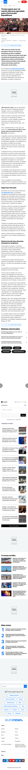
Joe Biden (17, 348)
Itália (20, 702)
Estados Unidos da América (11, 706)
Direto (24, 1)
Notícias (5, 5)
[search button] (25, 686)
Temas (2, 725)
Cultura (16, 738)
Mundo (10, 5)
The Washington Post (7, 192)
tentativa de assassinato (17, 68)
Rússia (21, 699)
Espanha (6, 709)
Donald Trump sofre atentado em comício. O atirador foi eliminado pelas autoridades (12, 337)
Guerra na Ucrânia (10, 699)
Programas (17, 741)
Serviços (3, 751)
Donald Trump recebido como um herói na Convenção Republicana (11, 332)
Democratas (6, 351)
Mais (2, 755)
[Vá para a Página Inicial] (5, 2)
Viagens (3, 738)
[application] (14, 26)
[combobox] (14, 686)
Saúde (16, 735)
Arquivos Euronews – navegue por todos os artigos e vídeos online (20, 745)
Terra (16, 731)
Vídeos (2, 741)
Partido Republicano (19, 351)
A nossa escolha (8, 555)
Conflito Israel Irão (14, 695)
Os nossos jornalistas (6, 744)
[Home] (1, 5)
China (22, 709)
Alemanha (18, 713)
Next (2, 735)
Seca (23, 706)
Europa (3, 728)
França (9, 713)
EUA (14, 5)
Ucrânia (15, 709)
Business (3, 731)
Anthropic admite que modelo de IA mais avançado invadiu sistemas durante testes (11, 342)
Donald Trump (6, 348)
